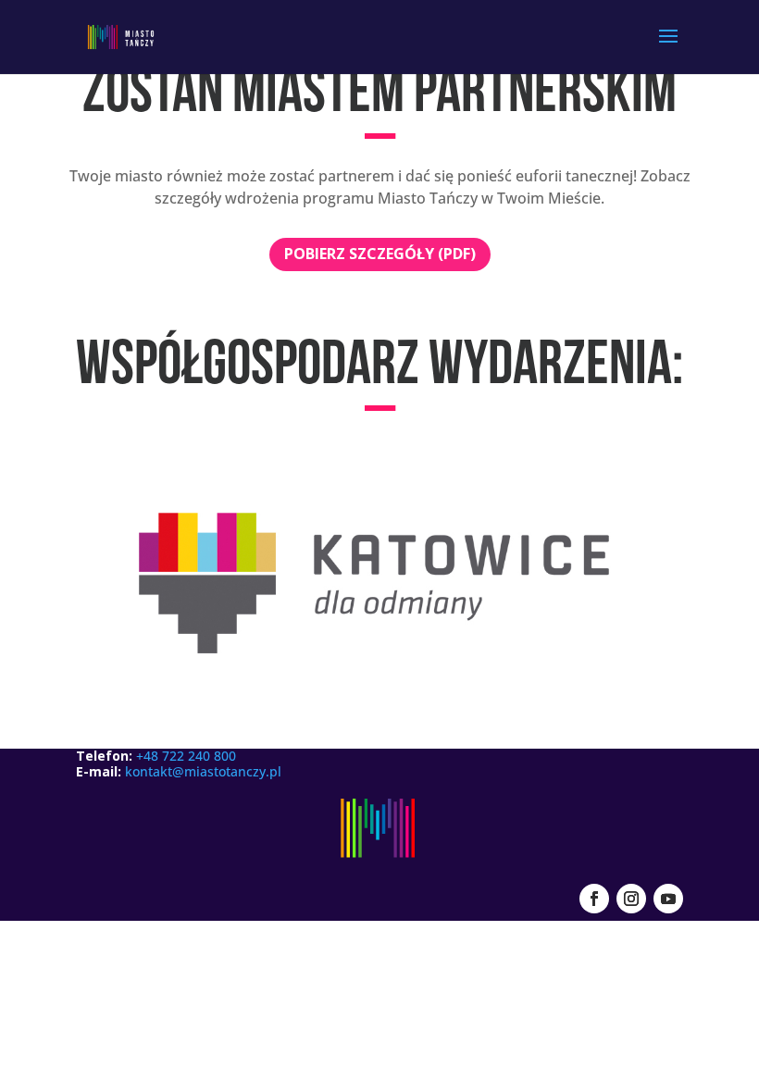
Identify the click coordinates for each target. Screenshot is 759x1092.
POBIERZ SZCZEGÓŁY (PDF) (380, 253)
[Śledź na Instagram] (631, 898)
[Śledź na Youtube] (668, 898)
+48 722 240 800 (186, 755)
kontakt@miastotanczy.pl (203, 771)
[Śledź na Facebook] (594, 898)
